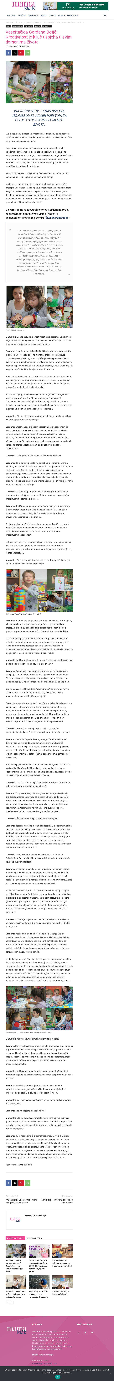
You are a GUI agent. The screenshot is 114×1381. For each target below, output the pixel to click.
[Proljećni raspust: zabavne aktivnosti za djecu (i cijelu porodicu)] (62, 1251)
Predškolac (28, 26)
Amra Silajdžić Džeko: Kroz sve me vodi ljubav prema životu (21, 1201)
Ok (57, 1377)
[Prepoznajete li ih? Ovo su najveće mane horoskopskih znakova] (39, 1282)
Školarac (37, 26)
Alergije (32, 1257)
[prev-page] (7, 1302)
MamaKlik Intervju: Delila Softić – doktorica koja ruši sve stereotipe (15, 1294)
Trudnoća (32, 15)
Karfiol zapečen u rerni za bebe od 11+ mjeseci (57, 1201)
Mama (60, 15)
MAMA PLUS (71, 15)
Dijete (51, 15)
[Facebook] (8, 53)
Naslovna (11, 15)
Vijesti (55, 1288)
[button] (105, 15)
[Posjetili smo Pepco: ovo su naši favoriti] (62, 1282)
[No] (110, 1373)
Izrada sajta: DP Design (43, 1354)
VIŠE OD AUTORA (34, 1238)
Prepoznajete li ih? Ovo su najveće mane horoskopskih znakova (38, 1294)
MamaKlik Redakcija (21, 46)
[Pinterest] (21, 53)
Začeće (20, 15)
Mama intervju (18, 26)
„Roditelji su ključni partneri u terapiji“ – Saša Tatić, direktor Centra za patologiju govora (14, 1265)
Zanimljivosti (46, 26)
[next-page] (11, 1302)
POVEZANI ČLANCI (15, 1238)
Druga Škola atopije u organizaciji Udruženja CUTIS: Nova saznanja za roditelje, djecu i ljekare (38, 1265)
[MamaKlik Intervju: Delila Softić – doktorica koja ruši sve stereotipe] (16, 1282)
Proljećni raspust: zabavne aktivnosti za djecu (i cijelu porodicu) (62, 1263)
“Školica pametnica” (57, 217)
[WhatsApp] (27, 53)
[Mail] (85, 1333)
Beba (43, 15)
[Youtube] (92, 1333)
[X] (15, 53)
